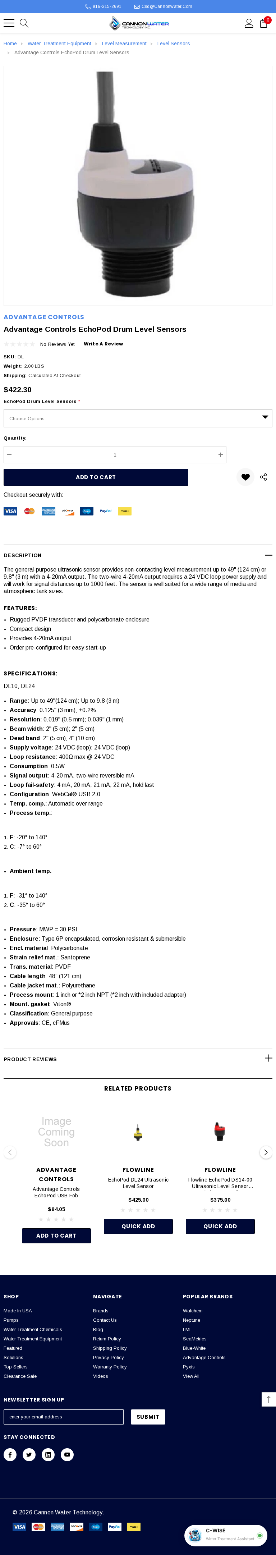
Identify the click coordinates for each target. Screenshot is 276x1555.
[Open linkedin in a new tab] (48, 1454)
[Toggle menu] (9, 23)
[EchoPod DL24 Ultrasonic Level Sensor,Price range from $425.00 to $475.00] (138, 1132)
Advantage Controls (44, 317)
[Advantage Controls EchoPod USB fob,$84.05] (56, 1132)
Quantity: (15, 438)
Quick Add (138, 1226)
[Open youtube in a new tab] (67, 1454)
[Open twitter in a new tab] (29, 1454)
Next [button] (266, 1152)
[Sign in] (249, 22)
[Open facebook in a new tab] (10, 1454)
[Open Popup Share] (263, 477)
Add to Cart (56, 1235)
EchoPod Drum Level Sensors (42, 401)
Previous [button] (10, 1152)
